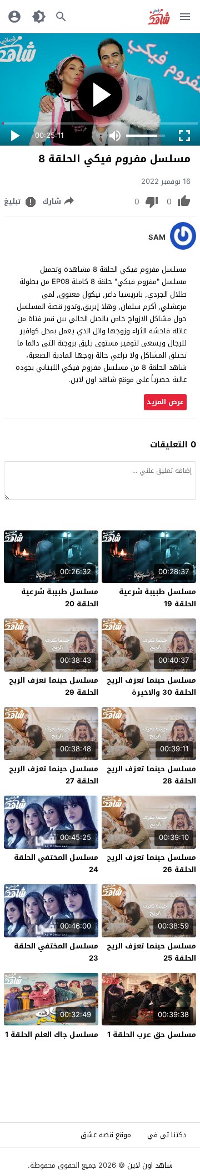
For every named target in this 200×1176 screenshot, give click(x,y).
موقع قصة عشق (106, 1135)
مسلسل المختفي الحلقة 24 (56, 863)
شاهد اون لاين (150, 1165)
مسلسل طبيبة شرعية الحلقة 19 (157, 598)
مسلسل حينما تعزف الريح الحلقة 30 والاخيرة (151, 686)
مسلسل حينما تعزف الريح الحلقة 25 (151, 952)
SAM (157, 237)
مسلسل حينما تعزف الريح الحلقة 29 (53, 686)
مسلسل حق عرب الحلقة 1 (151, 1034)
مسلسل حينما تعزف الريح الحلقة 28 (151, 775)
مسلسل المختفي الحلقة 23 (56, 952)
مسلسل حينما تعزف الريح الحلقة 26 (151, 863)
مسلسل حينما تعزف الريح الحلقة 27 (53, 775)
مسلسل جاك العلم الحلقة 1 (51, 1034)
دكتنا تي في (167, 1135)
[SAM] (183, 247)
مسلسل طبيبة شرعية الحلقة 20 (59, 598)
